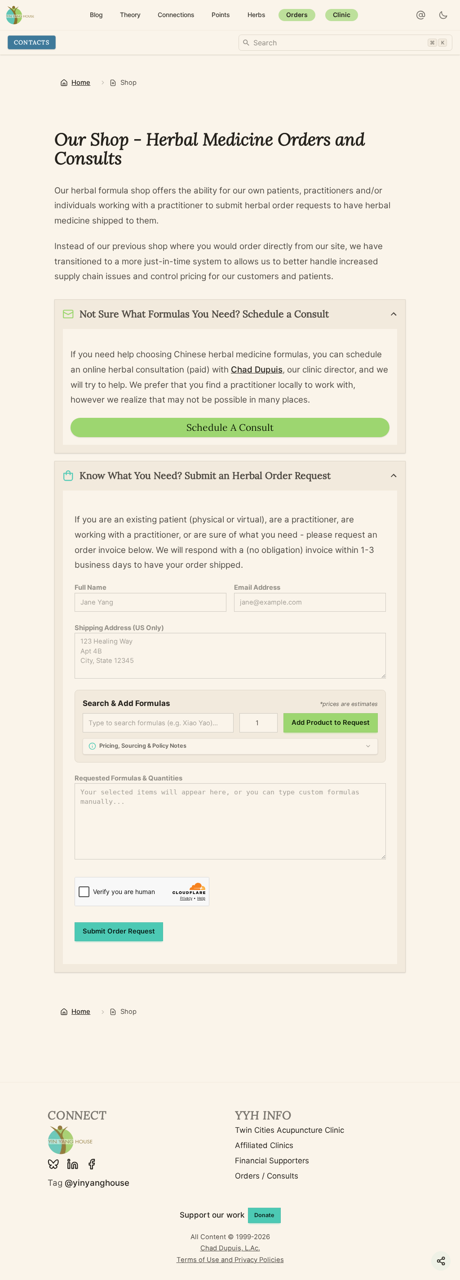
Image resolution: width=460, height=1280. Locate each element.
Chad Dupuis (257, 369)
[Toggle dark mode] (444, 15)
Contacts (31, 42)
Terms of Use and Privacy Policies (230, 1260)
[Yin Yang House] (20, 15)
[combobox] (345, 43)
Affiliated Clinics (264, 1145)
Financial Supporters (272, 1160)
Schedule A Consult (230, 427)
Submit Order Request (119, 931)
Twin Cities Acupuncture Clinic (289, 1130)
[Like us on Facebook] (91, 1164)
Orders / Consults (266, 1175)
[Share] (441, 1261)
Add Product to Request (331, 723)
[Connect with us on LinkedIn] (73, 1164)
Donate (264, 1215)
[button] (421, 15)
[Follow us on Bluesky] (53, 1164)
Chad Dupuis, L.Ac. (230, 1248)
